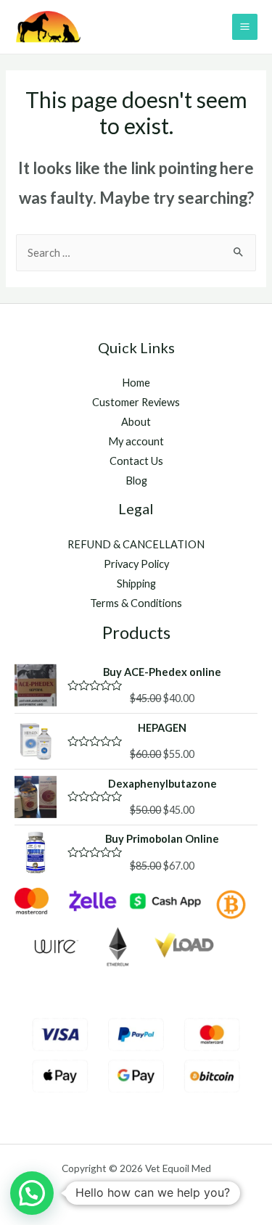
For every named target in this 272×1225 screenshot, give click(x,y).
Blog (136, 480)
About (136, 422)
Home (136, 382)
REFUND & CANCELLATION (136, 544)
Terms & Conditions (136, 603)
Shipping (136, 583)
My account (136, 441)
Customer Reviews (136, 402)
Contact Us (136, 461)
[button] (32, 1193)
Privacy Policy (136, 564)
